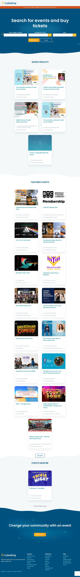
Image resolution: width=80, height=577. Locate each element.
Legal (9, 571)
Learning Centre (67, 559)
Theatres (47, 569)
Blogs (64, 557)
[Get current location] (50, 35)
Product (29, 557)
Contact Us (66, 556)
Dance (46, 561)
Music (46, 564)
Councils (47, 559)
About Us (3, 571)
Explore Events (31, 556)
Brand (64, 564)
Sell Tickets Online (32, 564)
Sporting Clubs (49, 568)
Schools (47, 566)
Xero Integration (67, 563)
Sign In (28, 568)
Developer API (67, 561)
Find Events (34, 40)
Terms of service (17, 571)
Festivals (47, 563)
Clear (46, 40)
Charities (47, 557)
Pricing (29, 563)
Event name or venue (15, 32)
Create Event (40, 534)
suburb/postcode (40, 32)
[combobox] (40, 35)
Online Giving (30, 559)
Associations (48, 556)
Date (64, 32)
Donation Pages (31, 561)
